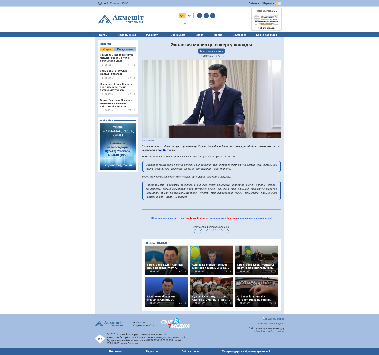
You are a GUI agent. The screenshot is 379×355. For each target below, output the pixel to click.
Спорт (199, 34)
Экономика (178, 34)
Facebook (190, 218)
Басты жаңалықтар (211, 51)
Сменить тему (278, 3)
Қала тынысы (127, 34)
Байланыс (255, 3)
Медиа (218, 34)
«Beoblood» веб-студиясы (269, 331)
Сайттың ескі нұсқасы (271, 323)
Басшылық (116, 351)
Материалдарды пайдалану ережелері (246, 351)
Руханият (152, 34)
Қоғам (103, 34)
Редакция (152, 351)
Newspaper (239, 34)
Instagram (203, 218)
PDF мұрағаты (266, 27)
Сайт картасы (190, 351)
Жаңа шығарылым (268, 10)
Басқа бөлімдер (266, 34)
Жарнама (268, 3)
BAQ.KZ (162, 150)
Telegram (232, 218)
